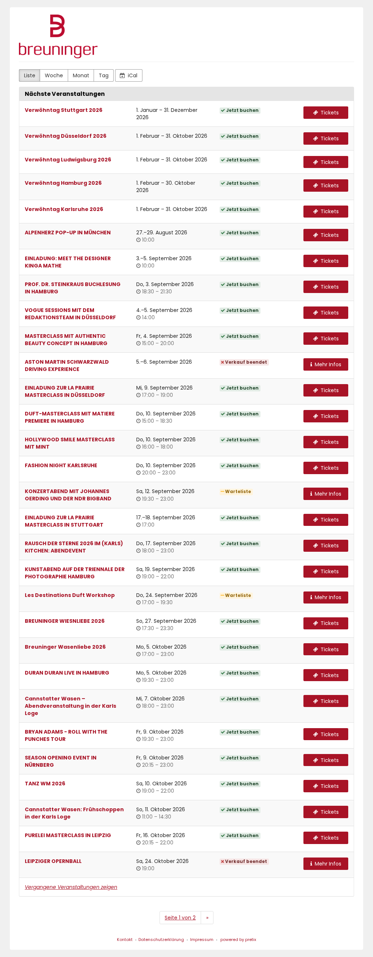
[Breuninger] (58, 36)
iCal (131, 75)
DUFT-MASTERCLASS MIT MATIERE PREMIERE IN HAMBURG (70, 417)
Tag (104, 75)
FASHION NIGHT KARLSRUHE (61, 465)
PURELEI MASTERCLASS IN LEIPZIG (68, 835)
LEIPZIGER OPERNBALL (53, 861)
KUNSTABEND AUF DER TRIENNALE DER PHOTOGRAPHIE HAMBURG (75, 573)
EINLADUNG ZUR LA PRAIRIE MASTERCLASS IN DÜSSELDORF (65, 391)
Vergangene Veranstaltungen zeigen (71, 887)
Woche (54, 75)
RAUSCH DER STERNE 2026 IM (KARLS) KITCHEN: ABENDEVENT (74, 547)
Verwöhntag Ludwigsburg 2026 (68, 159)
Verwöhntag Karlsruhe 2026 (64, 209)
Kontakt (125, 939)
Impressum (201, 939)
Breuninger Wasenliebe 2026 (65, 647)
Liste (29, 75)
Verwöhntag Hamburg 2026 (63, 183)
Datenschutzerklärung (161, 939)
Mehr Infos (327, 364)
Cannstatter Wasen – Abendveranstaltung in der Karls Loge (70, 706)
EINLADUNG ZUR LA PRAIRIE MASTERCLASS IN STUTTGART (64, 521)
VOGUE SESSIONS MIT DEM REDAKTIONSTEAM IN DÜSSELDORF (70, 313)
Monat (81, 75)
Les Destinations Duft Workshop (70, 595)
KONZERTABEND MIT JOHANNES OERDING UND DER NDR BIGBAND (68, 495)
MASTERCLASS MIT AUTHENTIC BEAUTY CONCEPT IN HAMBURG (66, 339)
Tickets (329, 112)
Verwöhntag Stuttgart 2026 (63, 110)
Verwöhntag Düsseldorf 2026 (65, 136)
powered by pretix (238, 939)
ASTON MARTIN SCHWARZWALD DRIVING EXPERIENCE (67, 365)
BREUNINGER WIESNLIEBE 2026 (65, 621)
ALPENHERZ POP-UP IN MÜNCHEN (68, 232)
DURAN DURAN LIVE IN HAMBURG (67, 672)
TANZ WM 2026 (45, 783)
